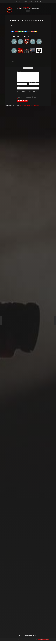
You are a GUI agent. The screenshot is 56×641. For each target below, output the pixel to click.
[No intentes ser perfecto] (1, 320)
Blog (21, 1)
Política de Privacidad (29, 93)
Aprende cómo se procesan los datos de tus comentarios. (30, 105)
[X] (29, 31)
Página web (19, 86)
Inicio (17, 1)
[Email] (22, 31)
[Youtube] (29, 11)
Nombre (18, 82)
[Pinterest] (16, 31)
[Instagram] (32, 31)
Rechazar (41, 639)
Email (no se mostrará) (33, 82)
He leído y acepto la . (26, 93)
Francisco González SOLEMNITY (29, 635)
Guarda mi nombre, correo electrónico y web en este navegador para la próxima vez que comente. (27, 91)
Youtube (26, 1)
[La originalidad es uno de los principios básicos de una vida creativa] (55, 320)
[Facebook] (12, 31)
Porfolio (31, 1)
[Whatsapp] (19, 31)
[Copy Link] (35, 31)
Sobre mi (36, 1)
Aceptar (47, 639)
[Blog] (27, 11)
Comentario (19, 71)
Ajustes (36, 639)
